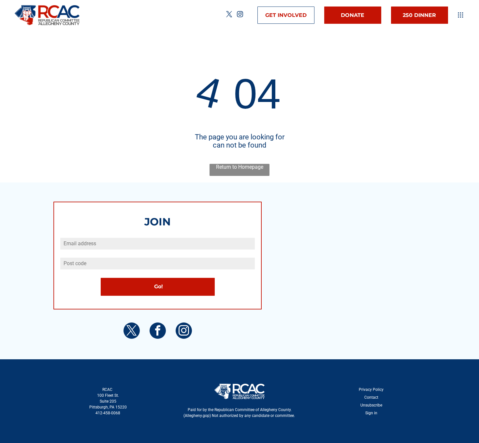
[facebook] (158, 331)
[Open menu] (460, 15)
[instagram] (240, 15)
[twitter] (229, 15)
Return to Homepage (239, 167)
